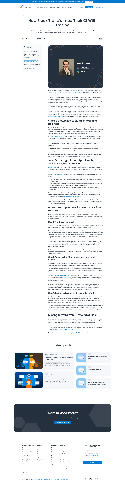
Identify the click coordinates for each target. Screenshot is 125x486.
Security (53, 462)
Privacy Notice (56, 479)
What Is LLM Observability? (66, 464)
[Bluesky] (86, 479)
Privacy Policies (92, 456)
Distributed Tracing (26, 455)
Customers (53, 457)
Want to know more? (29, 69)
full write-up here (59, 174)
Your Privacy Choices (64, 479)
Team (52, 449)
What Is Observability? (65, 460)
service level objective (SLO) (55, 116)
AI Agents (39, 451)
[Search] (78, 7)
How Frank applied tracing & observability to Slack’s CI (31, 60)
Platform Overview (26, 449)
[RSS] (98, 479)
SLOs (23, 464)
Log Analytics (25, 453)
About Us (53, 447)
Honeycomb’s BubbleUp (63, 275)
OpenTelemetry (25, 470)
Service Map (25, 466)
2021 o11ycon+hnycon (65, 92)
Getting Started (63, 451)
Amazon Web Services (42, 453)
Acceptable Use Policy (47, 479)
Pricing (70, 7)
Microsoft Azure (41, 455)
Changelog (53, 468)
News (52, 453)
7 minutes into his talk (58, 136)
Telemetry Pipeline (26, 460)
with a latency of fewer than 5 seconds (72, 196)
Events (52, 455)
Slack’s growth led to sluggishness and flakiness (30, 50)
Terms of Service (38, 479)
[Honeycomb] (26, 7)
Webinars (62, 457)
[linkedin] (90, 479)
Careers (53, 451)
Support (53, 464)
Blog (23, 14)
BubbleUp (24, 468)
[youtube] (94, 479)
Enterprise (39, 449)
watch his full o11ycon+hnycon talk (64, 329)
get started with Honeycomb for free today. (82, 333)
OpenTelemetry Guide (65, 468)
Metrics (24, 457)
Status (52, 466)
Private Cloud (25, 462)
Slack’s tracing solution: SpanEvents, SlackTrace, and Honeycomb (31, 56)
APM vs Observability (65, 466)
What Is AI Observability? (65, 462)
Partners (53, 460)
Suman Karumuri (52, 167)
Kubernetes (40, 457)
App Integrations (26, 472)
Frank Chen (74, 92)
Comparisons (63, 455)
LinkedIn (80, 92)
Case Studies (63, 453)
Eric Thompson (31, 38)
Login (81, 7)
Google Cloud (40, 460)
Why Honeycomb (41, 447)
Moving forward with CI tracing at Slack (32, 65)
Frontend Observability (27, 451)
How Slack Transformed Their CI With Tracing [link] (35, 14)
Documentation (63, 449)
